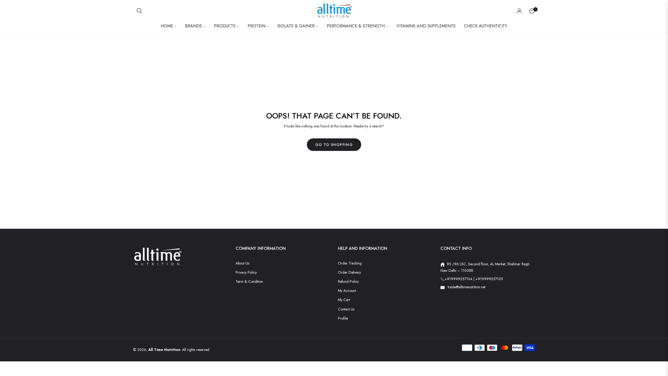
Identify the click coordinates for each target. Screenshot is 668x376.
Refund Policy (348, 281)
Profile (343, 318)
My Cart (344, 299)
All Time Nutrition (164, 349)
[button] (139, 11)
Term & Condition (249, 281)
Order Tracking (350, 263)
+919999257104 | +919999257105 (474, 278)
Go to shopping (334, 144)
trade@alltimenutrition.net (466, 287)
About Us (242, 263)
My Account (347, 290)
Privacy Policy (246, 272)
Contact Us (346, 309)
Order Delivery (349, 272)
